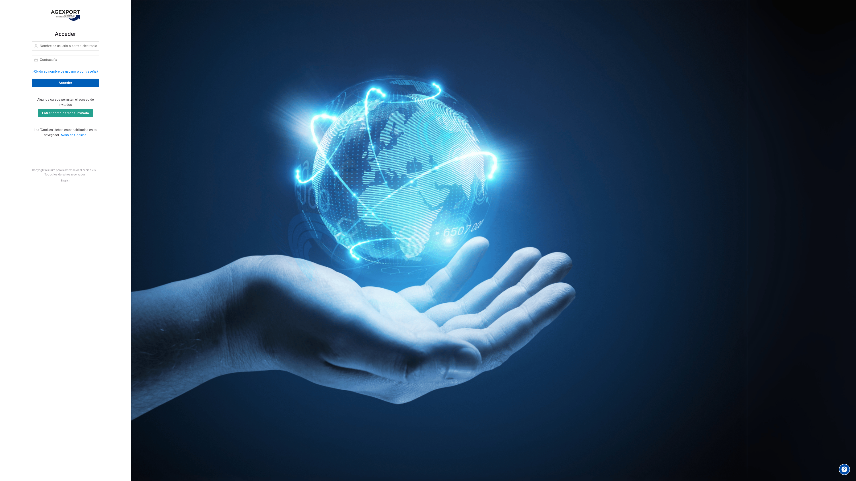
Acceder (65, 83)
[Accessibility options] (844, 469)
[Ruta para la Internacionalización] (65, 15)
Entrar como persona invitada (65, 113)
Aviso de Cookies (73, 135)
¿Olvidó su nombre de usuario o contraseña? (65, 71)
